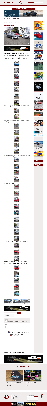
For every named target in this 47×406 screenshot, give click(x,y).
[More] (13, 25)
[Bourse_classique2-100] (38, 49)
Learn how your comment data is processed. (18, 352)
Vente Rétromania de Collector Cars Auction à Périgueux (38, 158)
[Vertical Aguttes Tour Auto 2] (38, 108)
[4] (23, 405)
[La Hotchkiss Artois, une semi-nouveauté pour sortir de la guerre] (25, 301)
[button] (17, 64)
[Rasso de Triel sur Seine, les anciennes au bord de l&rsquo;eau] (17, 301)
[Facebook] (4, 25)
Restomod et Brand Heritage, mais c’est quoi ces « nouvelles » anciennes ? (39, 148)
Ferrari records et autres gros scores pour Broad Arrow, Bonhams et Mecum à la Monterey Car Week (39, 128)
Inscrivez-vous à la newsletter (31, 395)
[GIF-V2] (38, 80)
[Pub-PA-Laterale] (38, 165)
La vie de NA (13, 398)
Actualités (8, 18)
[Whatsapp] (12, 25)
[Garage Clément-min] (38, 90)
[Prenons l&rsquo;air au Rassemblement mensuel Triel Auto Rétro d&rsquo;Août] (8, 301)
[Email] (9, 25)
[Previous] (5, 376)
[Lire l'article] (14, 375)
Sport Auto (9, 385)
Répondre (11, 335)
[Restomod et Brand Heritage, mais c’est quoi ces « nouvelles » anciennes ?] (38, 144)
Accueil (5, 18)
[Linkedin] (11, 25)
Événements (28, 385)
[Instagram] (7, 25)
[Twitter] (5, 25)
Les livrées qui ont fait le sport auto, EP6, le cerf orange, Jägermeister (39, 118)
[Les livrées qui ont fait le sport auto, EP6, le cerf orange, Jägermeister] (38, 114)
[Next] (42, 376)
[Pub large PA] (23, 9)
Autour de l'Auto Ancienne (15, 397)
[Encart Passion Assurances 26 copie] (38, 59)
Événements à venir (14, 396)
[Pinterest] (8, 25)
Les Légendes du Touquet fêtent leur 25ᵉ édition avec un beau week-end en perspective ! (39, 138)
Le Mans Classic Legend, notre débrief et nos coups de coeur (32, 383)
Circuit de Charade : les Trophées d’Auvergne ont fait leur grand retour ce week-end (14, 383)
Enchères (13, 395)
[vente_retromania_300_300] (38, 29)
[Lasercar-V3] (17, 51)
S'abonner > (35, 396)
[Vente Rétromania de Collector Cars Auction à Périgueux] (38, 153)
